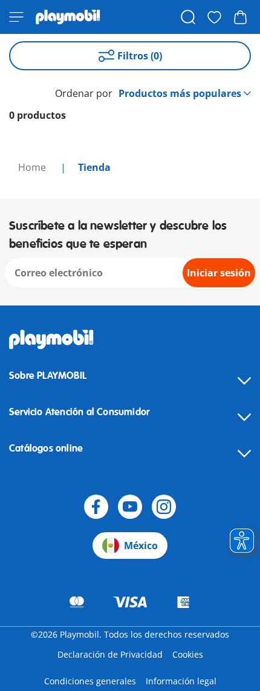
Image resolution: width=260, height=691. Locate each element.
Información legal (181, 681)
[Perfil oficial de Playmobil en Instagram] (164, 507)
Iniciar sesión (219, 272)
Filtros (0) (139, 55)
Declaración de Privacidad (110, 654)
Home (33, 167)
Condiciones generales (90, 681)
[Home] (68, 17)
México (141, 545)
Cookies (187, 654)
